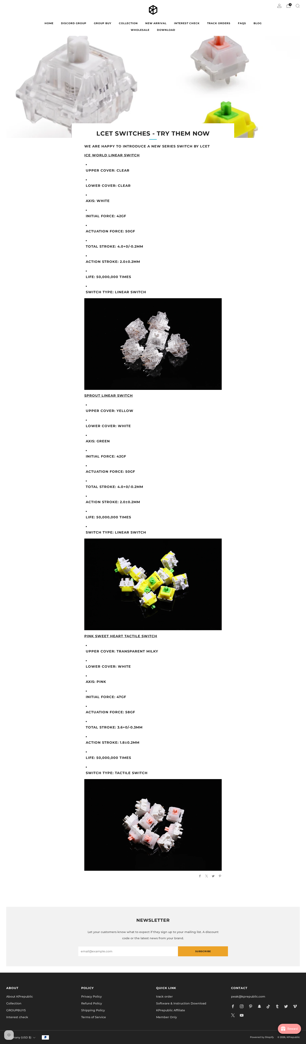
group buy (102, 23)
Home (49, 23)
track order (164, 996)
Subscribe (203, 951)
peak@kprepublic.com (248, 996)
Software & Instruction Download (181, 1003)
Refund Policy (91, 1003)
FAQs (242, 23)
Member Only (166, 1017)
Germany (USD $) (19, 1037)
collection (128, 23)
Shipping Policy (93, 1010)
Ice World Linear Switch (112, 155)
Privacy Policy (91, 996)
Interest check (187, 23)
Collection (13, 1003)
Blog (258, 23)
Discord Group (73, 23)
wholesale (140, 29)
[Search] (298, 6)
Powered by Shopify (262, 1037)
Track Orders (218, 23)
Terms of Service (93, 1017)
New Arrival (156, 23)
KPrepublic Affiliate (170, 1010)
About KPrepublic (19, 996)
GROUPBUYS (16, 1010)
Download (166, 29)
